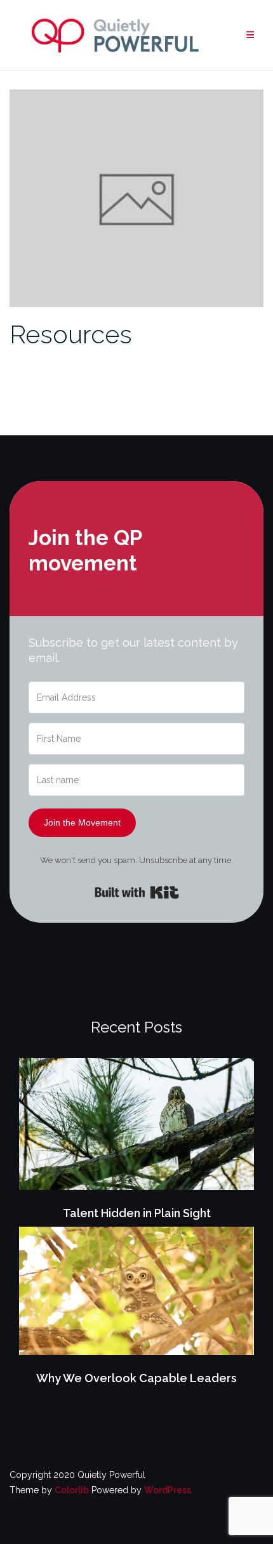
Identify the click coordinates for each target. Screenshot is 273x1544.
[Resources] (136, 197)
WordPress (167, 1490)
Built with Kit (137, 892)
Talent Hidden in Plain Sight (137, 1213)
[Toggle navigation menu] (250, 35)
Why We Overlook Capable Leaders (136, 1378)
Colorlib (72, 1490)
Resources (71, 334)
